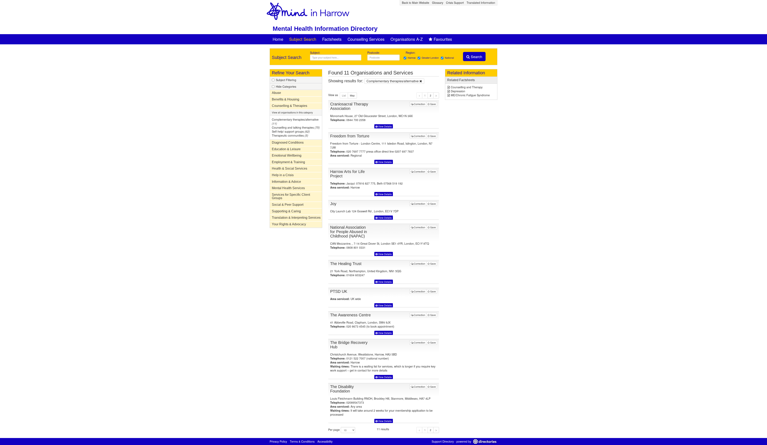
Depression (458, 91)
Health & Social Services (289, 168)
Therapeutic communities (290, 135)
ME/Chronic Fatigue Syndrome (470, 95)
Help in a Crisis (283, 175)
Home (278, 39)
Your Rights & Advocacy (289, 224)
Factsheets (332, 39)
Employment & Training (288, 162)
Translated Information (481, 3)
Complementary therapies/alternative (295, 121)
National (449, 57)
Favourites (443, 39)
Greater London (430, 57)
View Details (385, 126)
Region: (411, 53)
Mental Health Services (288, 188)
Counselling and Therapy (467, 87)
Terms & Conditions (302, 441)
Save (433, 104)
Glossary (437, 3)
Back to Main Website (415, 3)
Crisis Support (455, 3)
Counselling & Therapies (289, 105)
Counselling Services (366, 39)
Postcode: (373, 53)
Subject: (315, 53)
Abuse (276, 92)
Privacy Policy (278, 441)
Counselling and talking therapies (296, 127)
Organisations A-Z (406, 39)
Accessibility (325, 441)
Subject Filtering (286, 80)
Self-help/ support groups (291, 131)
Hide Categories (286, 86)
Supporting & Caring (286, 211)
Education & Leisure (286, 149)
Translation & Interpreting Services (296, 217)
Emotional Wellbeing (286, 155)
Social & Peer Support (287, 204)
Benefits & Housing (285, 99)
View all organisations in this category (292, 112)
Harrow (412, 57)
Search (476, 56)
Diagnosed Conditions (288, 142)
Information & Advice (286, 181)
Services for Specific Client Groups (291, 196)
